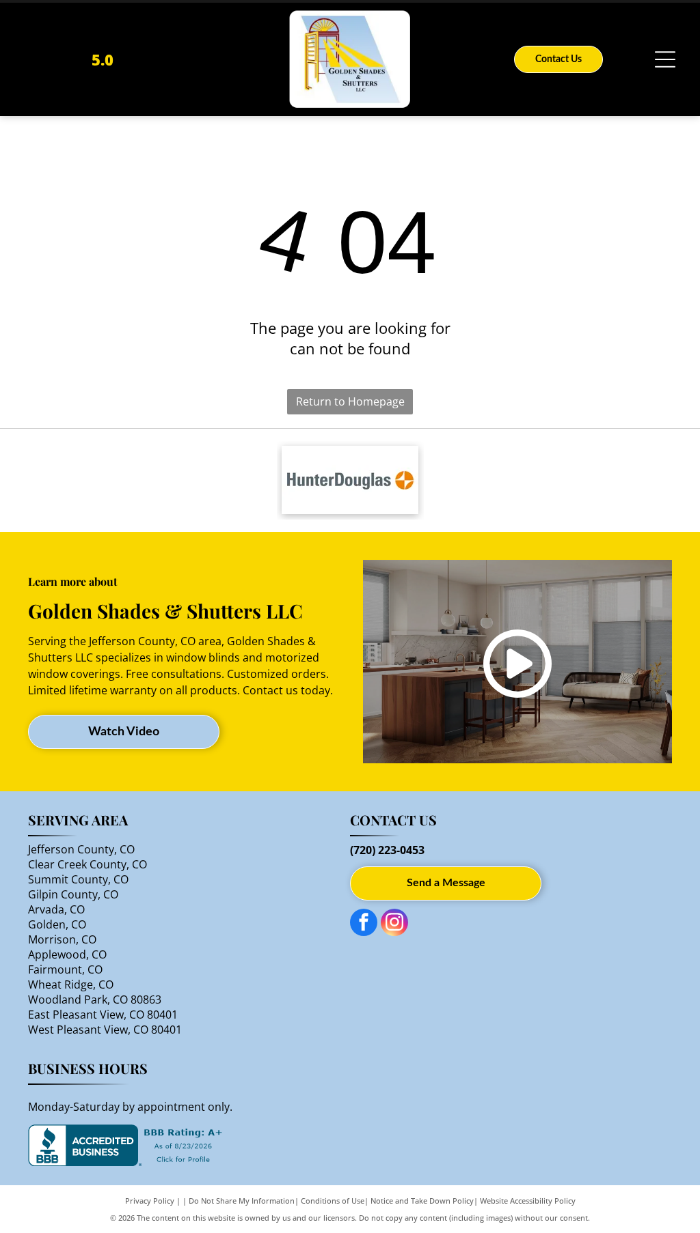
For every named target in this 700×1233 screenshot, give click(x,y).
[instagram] (394, 924)
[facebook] (363, 924)
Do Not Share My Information (242, 1200)
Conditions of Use (332, 1200)
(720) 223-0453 (387, 850)
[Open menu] (665, 59)
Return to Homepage (350, 401)
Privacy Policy (149, 1200)
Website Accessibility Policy (528, 1200)
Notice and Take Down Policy (422, 1200)
